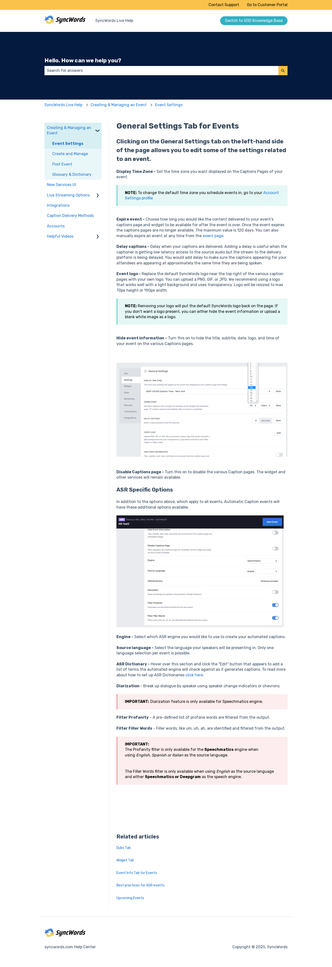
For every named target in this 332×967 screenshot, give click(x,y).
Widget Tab (125, 860)
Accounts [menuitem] (56, 226)
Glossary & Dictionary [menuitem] (71, 174)
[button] (98, 128)
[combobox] (161, 70)
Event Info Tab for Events (136, 873)
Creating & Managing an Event (119, 104)
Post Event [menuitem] (62, 164)
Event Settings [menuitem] (67, 143)
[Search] (283, 70)
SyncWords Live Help (114, 20)
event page (213, 235)
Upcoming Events (130, 898)
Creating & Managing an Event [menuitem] (69, 130)
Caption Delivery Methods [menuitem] (70, 215)
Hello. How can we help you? (82, 60)
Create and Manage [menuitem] (70, 153)
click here (194, 675)
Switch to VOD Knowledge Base (254, 20)
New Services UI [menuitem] (61, 184)
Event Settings (169, 104)
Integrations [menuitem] (58, 205)
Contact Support (224, 4)
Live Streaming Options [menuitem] (68, 195)
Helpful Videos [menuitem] (60, 236)
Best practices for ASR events (140, 885)
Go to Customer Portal (267, 4)
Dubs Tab (123, 848)
